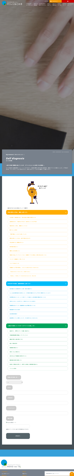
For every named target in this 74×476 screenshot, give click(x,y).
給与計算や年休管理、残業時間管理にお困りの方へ (19, 283)
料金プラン (24, 473)
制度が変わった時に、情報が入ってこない (19, 225)
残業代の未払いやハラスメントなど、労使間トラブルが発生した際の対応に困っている (28, 255)
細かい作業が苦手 (13, 343)
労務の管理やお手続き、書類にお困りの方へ (18, 212)
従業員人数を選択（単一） (14, 377)
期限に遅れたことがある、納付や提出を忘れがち (20, 238)
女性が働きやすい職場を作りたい (17, 242)
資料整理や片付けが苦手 (15, 309)
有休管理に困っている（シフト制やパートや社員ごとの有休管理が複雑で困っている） (28, 297)
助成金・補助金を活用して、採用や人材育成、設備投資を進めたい (24, 364)
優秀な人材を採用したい (15, 250)
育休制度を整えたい (14, 246)
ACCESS (46, 1)
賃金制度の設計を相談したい (16, 360)
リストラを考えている (14, 263)
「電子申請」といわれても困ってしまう (18, 234)
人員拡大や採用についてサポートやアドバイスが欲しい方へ (21, 325)
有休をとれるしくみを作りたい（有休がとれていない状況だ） (23, 301)
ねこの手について (5, 473)
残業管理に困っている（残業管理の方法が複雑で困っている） (23, 305)
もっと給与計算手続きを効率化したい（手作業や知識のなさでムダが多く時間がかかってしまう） (30, 293)
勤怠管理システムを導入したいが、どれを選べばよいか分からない (24, 318)
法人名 (9, 387)
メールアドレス (11, 408)
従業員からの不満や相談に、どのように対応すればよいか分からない (24, 267)
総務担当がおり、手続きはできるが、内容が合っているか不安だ (23, 221)
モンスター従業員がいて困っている (17, 259)
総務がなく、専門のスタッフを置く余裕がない (19, 331)
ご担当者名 (10, 397)
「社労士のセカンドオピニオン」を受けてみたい (20, 271)
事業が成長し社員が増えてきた (16, 339)
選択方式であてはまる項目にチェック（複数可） (18, 208)
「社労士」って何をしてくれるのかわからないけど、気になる (23, 275)
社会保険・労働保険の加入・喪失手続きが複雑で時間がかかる (23, 217)
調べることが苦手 (13, 230)
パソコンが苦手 (13, 368)
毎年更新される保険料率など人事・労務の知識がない (21, 288)
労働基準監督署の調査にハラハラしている (19, 335)
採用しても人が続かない (15, 351)
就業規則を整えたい (14, 347)
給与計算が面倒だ (13, 313)
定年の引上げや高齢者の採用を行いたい (18, 356)
